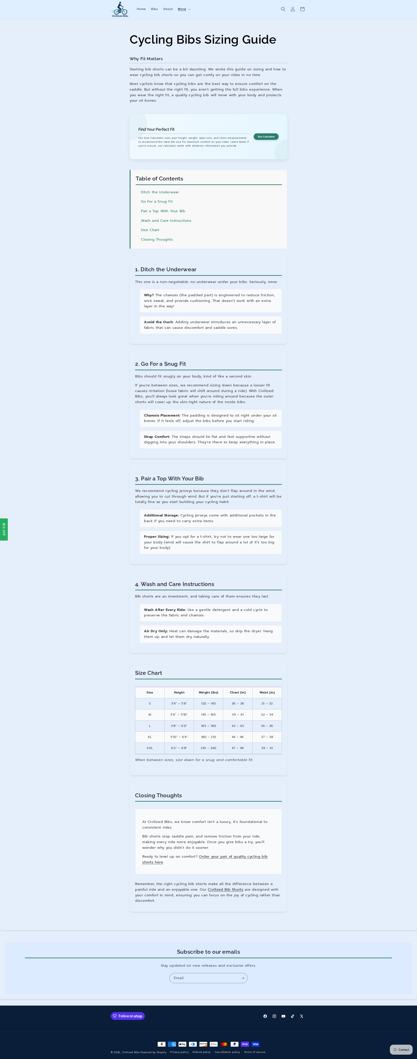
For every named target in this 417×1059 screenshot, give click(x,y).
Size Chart (150, 230)
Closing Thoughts (157, 239)
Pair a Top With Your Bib (163, 211)
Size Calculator (266, 136)
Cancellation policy (227, 1052)
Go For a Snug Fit (157, 201)
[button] (183, 9)
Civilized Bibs (131, 1052)
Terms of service (255, 1052)
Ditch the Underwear (160, 192)
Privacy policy (179, 1052)
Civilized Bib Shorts (225, 889)
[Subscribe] (242, 978)
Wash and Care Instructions (166, 220)
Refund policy (202, 1052)
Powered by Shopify (153, 1052)
